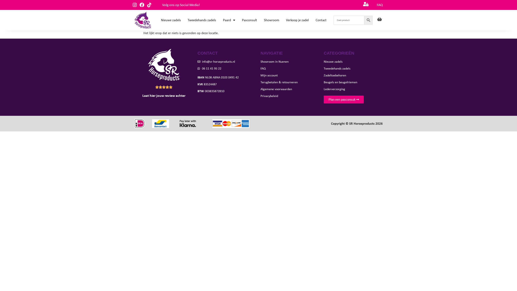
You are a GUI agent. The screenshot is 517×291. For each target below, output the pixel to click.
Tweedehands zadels (202, 20)
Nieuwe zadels (171, 20)
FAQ (380, 5)
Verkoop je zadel (297, 20)
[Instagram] (134, 5)
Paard (227, 20)
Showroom (271, 20)
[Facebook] (142, 5)
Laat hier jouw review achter (163, 95)
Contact (321, 20)
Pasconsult (249, 20)
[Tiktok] (149, 5)
